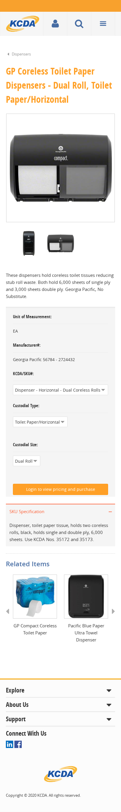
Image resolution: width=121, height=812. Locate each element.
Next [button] (111, 616)
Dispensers (21, 54)
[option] (60, 168)
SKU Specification (26, 511)
